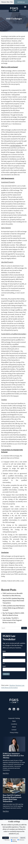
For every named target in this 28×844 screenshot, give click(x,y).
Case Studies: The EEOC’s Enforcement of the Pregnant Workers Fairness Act (12, 620)
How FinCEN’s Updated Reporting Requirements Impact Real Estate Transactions (13, 600)
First (4, 657)
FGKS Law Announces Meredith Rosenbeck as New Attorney (13, 594)
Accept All (5, 838)
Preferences (21, 840)
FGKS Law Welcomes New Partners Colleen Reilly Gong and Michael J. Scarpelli (14, 608)
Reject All (23, 838)
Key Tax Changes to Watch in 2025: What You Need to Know (13, 614)
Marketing (14, 841)
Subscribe (6, 674)
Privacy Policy (14, 733)
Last (4, 663)
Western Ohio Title (7, 2)
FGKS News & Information (9, 688)
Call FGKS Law (21, 2)
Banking (12, 685)
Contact (14, 730)
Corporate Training (14, 718)
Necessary (7, 840)
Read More (6, 773)
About (14, 727)
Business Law (20, 685)
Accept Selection (14, 838)
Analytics (14, 840)
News (14, 721)
